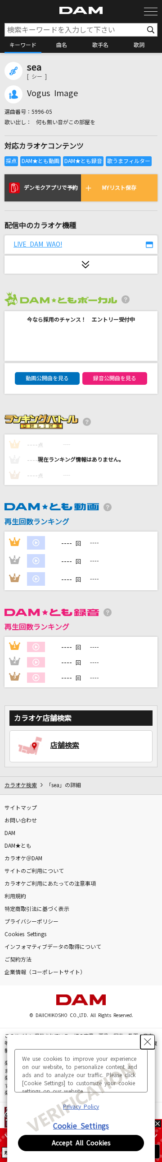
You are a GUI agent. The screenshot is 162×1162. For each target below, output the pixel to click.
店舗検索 (64, 745)
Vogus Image (52, 93)
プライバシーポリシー (31, 921)
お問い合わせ (20, 820)
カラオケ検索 (20, 785)
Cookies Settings (25, 934)
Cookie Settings (81, 1125)
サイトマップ (20, 808)
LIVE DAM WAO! (38, 244)
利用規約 (15, 896)
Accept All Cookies (81, 1143)
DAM (9, 833)
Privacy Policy (81, 1107)
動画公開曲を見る (47, 378)
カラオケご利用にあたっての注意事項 (50, 884)
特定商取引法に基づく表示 (36, 909)
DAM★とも (18, 846)
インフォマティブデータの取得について (52, 947)
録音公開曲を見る (114, 378)
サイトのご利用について (34, 871)
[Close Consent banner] (147, 1042)
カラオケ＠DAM (23, 858)
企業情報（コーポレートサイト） (45, 972)
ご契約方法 (18, 959)
